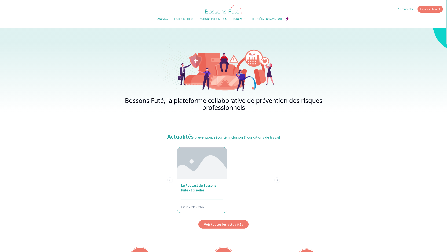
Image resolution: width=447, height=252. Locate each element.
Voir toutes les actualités (223, 224)
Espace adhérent (430, 9)
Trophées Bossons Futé (267, 18)
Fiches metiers (183, 18)
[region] (224, 180)
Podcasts (239, 18)
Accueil (162, 18)
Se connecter (405, 9)
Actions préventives (213, 18)
